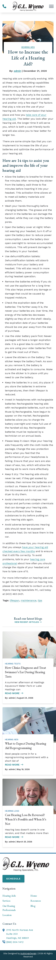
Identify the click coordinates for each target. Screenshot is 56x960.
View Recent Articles (26, 622)
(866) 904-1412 (14, 942)
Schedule (13, 878)
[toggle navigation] (51, 6)
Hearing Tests (13, 664)
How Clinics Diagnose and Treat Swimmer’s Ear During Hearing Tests (25, 672)
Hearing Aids (28, 47)
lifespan (14, 600)
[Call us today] (4, 6)
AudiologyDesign (28, 953)
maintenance (28, 600)
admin (17, 70)
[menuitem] (14, 896)
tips (40, 600)
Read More (12, 693)
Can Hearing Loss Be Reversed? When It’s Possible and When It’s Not (25, 819)
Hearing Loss (12, 811)
